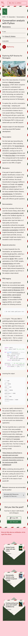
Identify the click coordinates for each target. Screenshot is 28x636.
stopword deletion (7, 263)
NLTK (11, 259)
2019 (3, 17)
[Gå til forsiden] (2, 3)
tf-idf (9, 254)
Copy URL (15, 518)
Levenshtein (13, 153)
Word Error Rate (10, 155)
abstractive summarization (10, 230)
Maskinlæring (6, 27)
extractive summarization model (14, 213)
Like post (15, 521)
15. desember (11, 17)
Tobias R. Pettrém (10, 36)
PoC (9, 105)
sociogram (17, 439)
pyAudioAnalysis (7, 194)
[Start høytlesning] (4, 47)
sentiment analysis (14, 436)
